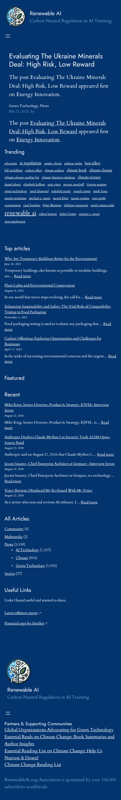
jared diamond (39, 191)
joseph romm (82, 191)
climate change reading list (22, 177)
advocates (11, 163)
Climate (22, 557)
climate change (100, 170)
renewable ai (20, 213)
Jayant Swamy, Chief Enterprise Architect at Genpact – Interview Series (60, 463)
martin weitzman (15, 198)
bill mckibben (14, 170)
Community (14, 528)
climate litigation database (58, 177)
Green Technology (23, 105)
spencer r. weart (89, 214)
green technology (16, 191)
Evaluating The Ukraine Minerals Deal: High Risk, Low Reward (56, 60)
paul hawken (31, 205)
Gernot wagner (97, 184)
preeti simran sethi (102, 205)
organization (13, 205)
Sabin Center (67, 214)
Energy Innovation (37, 139)
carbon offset (33, 170)
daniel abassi (13, 184)
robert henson (48, 214)
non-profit (99, 198)
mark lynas (100, 191)
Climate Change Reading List (33, 765)
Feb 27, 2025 (19, 111)
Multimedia (14, 536)
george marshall (73, 184)
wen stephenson (15, 221)
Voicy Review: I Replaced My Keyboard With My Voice (48, 490)
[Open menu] (8, 36)
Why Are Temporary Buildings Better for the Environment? (51, 258)
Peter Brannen (52, 205)
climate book (77, 170)
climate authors (54, 170)
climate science (89, 177)
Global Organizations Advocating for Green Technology (59, 730)
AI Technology (27, 550)
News (44, 105)
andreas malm (73, 163)
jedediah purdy (61, 191)
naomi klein (60, 198)
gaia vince (54, 184)
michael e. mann (39, 198)
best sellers (92, 163)
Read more (22, 276)
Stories (10, 573)
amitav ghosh (53, 163)
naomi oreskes (80, 198)
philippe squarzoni (76, 205)
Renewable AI (45, 13)
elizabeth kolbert (34, 184)
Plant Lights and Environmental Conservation (40, 285)
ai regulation (31, 163)
